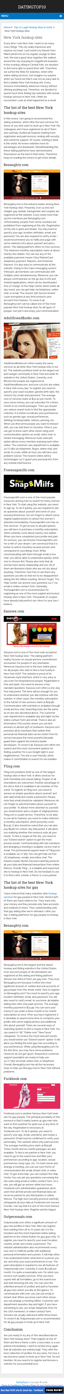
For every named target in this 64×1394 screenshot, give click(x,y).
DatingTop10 (32, 7)
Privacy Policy (30, 1385)
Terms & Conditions (11, 1385)
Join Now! (54, 1390)
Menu (4, 16)
